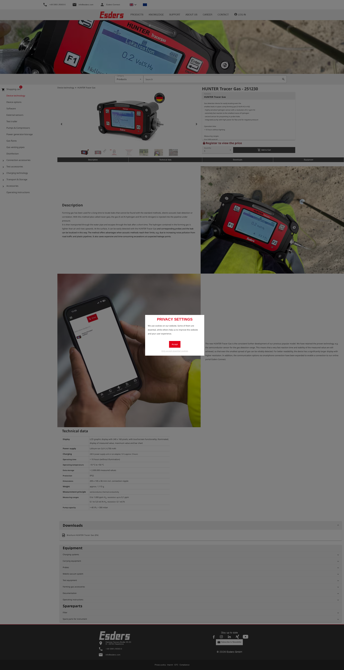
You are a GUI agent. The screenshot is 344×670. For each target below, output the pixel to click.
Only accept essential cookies (174, 351)
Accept (175, 344)
